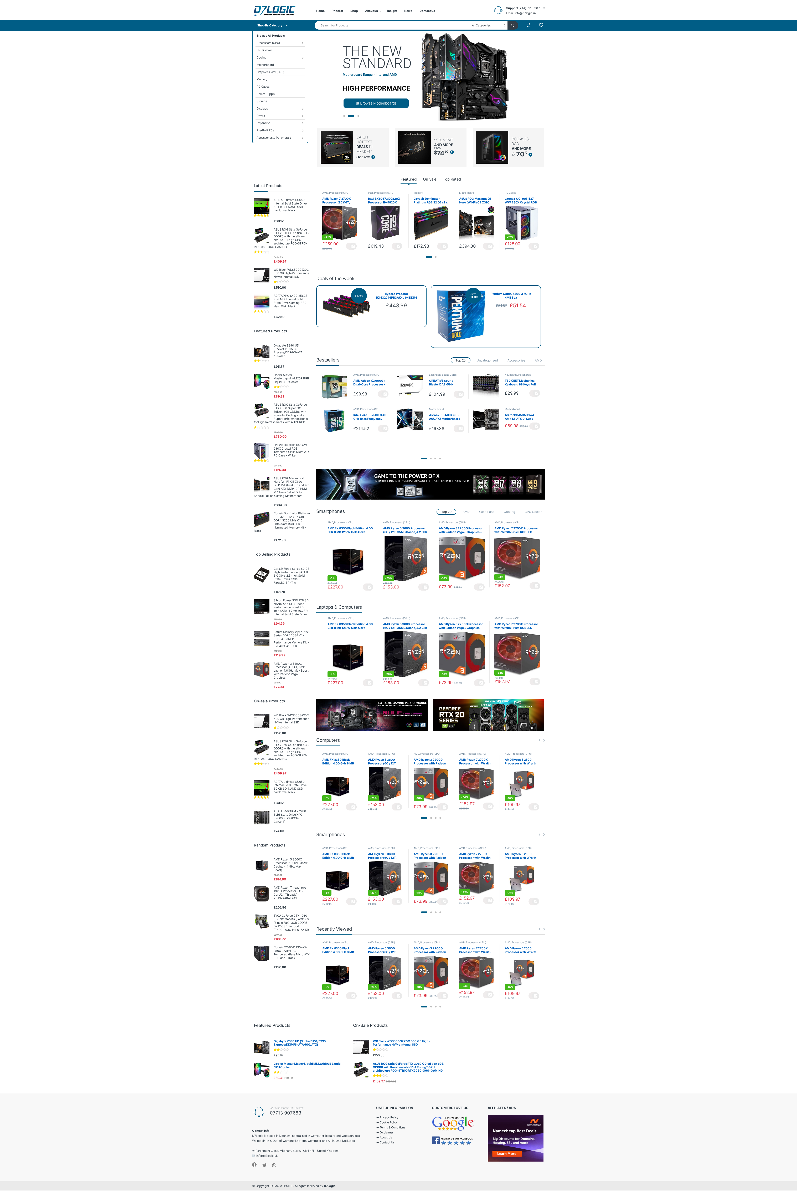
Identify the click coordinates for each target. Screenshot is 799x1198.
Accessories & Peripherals (274, 137)
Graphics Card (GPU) (270, 72)
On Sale (429, 179)
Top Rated (452, 179)
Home (320, 10)
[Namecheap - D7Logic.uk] (515, 1138)
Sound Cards (449, 374)
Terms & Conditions (392, 1127)
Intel (370, 192)
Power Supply (266, 94)
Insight (392, 10)
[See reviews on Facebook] (453, 1140)
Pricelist (337, 10)
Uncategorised (487, 360)
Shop (354, 10)
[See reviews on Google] (454, 1123)
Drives (261, 115)
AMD (325, 192)
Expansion (263, 123)
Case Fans (486, 512)
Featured (409, 179)
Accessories (516, 360)
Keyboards (511, 374)
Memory (262, 79)
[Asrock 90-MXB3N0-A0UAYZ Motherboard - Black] (411, 421)
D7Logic (329, 1186)
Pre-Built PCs (265, 130)
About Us (386, 1137)
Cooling (262, 57)
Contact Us (427, 10)
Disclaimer (386, 1132)
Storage (262, 101)
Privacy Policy (389, 1117)
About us (371, 10)
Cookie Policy (389, 1122)
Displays (262, 108)
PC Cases (263, 86)
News (408, 10)
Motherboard (265, 64)
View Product (351, 246)
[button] (429, 257)
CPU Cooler (264, 50)
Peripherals (524, 374)
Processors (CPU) (268, 43)
